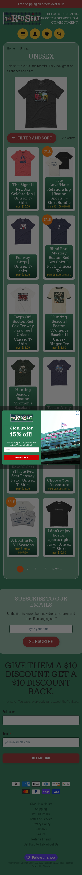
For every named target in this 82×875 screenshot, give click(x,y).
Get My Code (21, 457)
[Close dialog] (77, 413)
